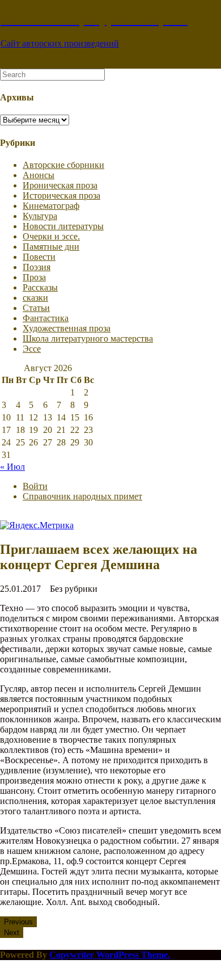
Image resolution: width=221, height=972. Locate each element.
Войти (35, 486)
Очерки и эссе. (51, 236)
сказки (35, 297)
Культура (40, 216)
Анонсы (38, 175)
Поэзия (36, 267)
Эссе (32, 349)
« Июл (12, 467)
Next (11, 932)
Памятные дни (51, 246)
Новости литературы (63, 226)
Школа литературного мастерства (88, 338)
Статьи (36, 308)
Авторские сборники (63, 165)
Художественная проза (66, 328)
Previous (18, 922)
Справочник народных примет (82, 496)
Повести (39, 257)
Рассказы (40, 287)
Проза (34, 277)
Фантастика (46, 318)
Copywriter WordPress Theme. (109, 955)
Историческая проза (61, 195)
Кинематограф (51, 206)
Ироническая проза (60, 185)
